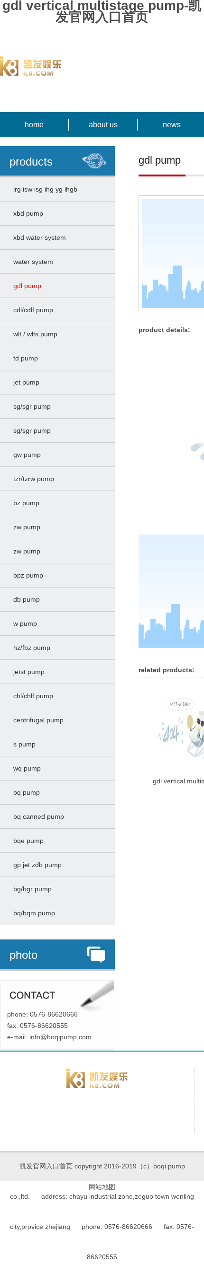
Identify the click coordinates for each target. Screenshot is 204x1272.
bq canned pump (36, 816)
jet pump (24, 382)
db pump (24, 599)
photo (23, 954)
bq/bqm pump (32, 913)
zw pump (24, 527)
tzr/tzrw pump (31, 478)
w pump (23, 623)
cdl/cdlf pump (31, 310)
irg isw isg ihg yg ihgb (43, 189)
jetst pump (27, 671)
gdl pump (25, 285)
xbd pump (26, 213)
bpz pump (26, 575)
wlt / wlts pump (33, 334)
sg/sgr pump (30, 406)
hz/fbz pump (29, 647)
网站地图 (102, 1187)
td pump (23, 358)
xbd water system (37, 237)
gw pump (25, 454)
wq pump (25, 768)
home (34, 125)
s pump (22, 744)
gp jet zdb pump (35, 864)
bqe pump (26, 840)
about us (103, 125)
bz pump (24, 503)
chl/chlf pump (31, 696)
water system (31, 261)
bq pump (24, 792)
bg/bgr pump (30, 889)
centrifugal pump (36, 720)
